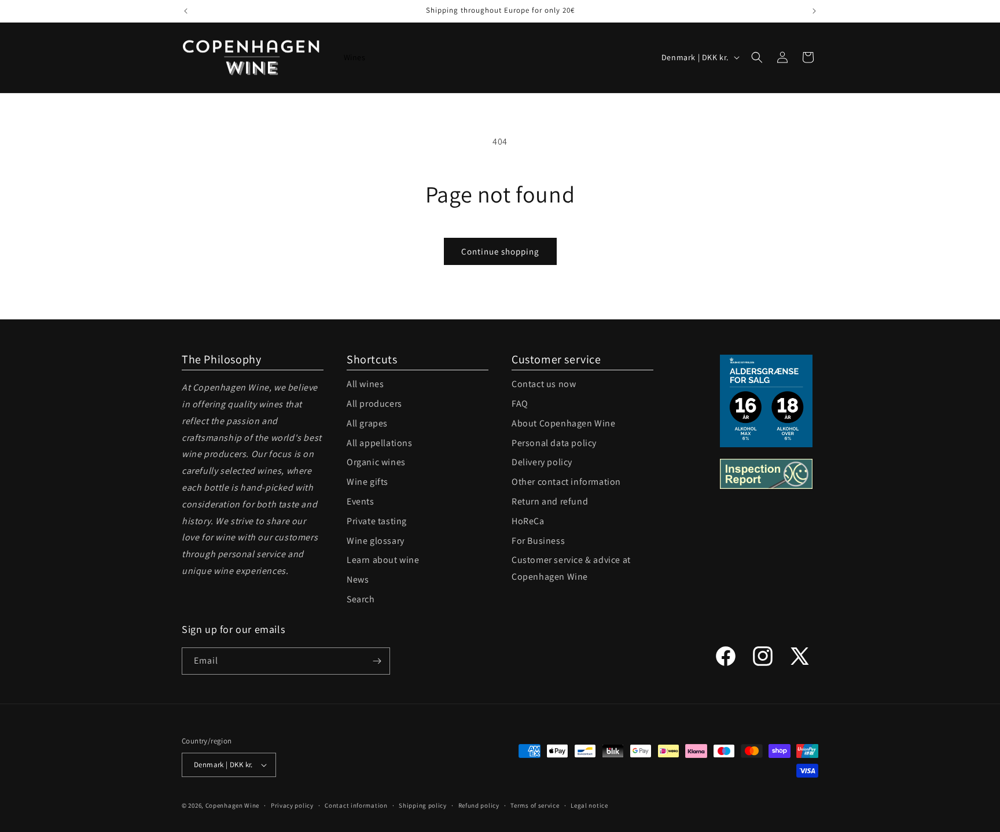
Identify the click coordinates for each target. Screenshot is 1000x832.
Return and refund (550, 501)
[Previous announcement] (185, 11)
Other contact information (566, 482)
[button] (757, 57)
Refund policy (478, 805)
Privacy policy (292, 805)
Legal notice (589, 805)
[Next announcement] (814, 11)
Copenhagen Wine (232, 805)
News (358, 579)
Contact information (356, 805)
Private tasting (377, 521)
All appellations (380, 443)
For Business (538, 541)
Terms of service (534, 805)
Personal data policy (554, 443)
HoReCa (528, 521)
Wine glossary (376, 541)
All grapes (367, 423)
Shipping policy (423, 805)
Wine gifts (367, 482)
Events (360, 501)
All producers (374, 403)
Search (361, 599)
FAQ (520, 403)
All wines (365, 384)
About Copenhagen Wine (564, 423)
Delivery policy (542, 462)
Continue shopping (500, 251)
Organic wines (376, 462)
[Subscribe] (376, 661)
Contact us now (544, 384)
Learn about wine (383, 560)
